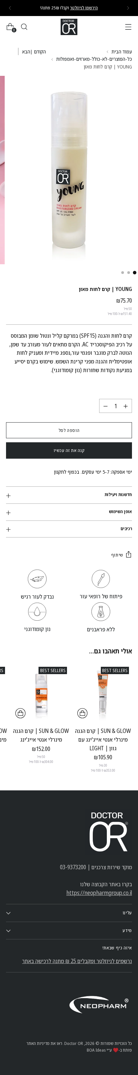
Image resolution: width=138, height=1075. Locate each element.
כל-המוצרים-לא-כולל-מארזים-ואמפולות (94, 58)
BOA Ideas (96, 1050)
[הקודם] (128, 8)
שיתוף (117, 555)
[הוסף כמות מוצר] (126, 406)
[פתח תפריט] (128, 27)
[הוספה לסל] (82, 713)
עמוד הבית (122, 51)
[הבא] (10, 8)
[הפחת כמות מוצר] (105, 406)
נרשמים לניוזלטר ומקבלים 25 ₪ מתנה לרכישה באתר (77, 961)
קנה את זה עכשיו (69, 450)
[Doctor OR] (69, 27)
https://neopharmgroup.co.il (99, 893)
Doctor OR (73, 1043)
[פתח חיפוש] (24, 27)
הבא (26, 51)
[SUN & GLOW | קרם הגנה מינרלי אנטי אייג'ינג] (41, 692)
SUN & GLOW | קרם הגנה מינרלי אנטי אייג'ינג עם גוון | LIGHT (103, 739)
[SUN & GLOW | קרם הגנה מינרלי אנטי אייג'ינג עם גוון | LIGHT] (103, 692)
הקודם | (38, 51)
